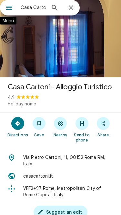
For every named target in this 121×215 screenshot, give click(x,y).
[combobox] (33, 7)
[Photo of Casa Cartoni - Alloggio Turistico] (60, 38)
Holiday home (22, 104)
